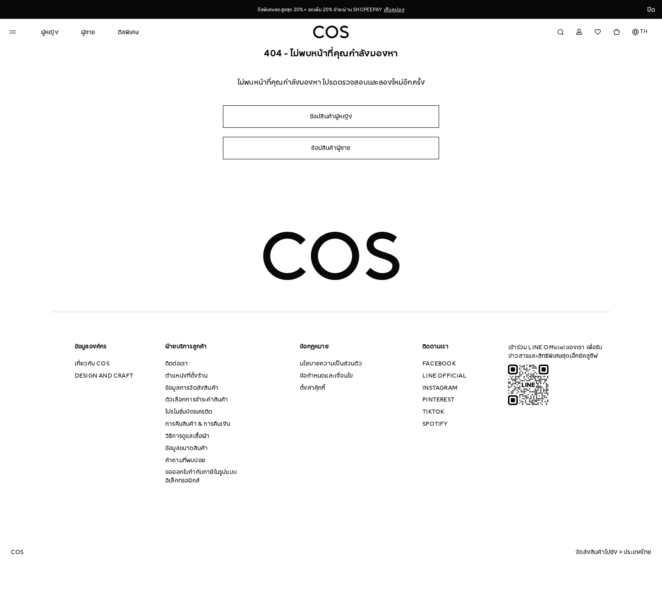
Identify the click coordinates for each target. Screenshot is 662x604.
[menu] (90, 28)
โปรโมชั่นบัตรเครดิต (188, 411)
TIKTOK (433, 411)
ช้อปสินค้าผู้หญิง (331, 116)
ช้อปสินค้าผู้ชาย (330, 148)
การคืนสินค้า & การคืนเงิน (197, 423)
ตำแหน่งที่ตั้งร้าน (186, 375)
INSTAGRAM (440, 387)
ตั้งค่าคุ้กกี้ (312, 387)
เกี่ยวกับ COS (92, 363)
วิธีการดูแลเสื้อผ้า (187, 436)
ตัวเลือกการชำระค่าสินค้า (196, 399)
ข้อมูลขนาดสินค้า (186, 448)
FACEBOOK (439, 363)
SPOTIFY (435, 423)
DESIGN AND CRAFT (104, 375)
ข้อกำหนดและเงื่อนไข (326, 375)
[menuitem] (50, 32)
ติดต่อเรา (176, 363)
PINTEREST (438, 399)
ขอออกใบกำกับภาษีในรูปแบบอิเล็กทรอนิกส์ (201, 476)
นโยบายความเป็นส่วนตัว (331, 363)
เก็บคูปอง (394, 10)
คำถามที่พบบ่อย (185, 460)
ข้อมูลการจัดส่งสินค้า (191, 387)
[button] (640, 32)
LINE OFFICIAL (444, 375)
